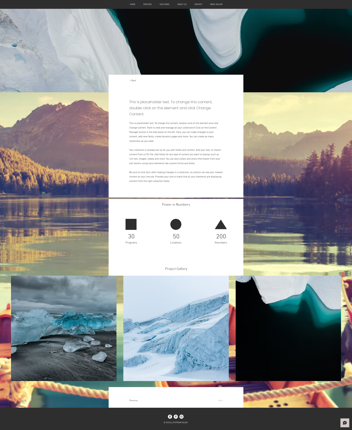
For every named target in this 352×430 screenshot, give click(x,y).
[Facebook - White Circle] (170, 417)
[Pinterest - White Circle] (176, 417)
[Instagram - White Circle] (181, 417)
